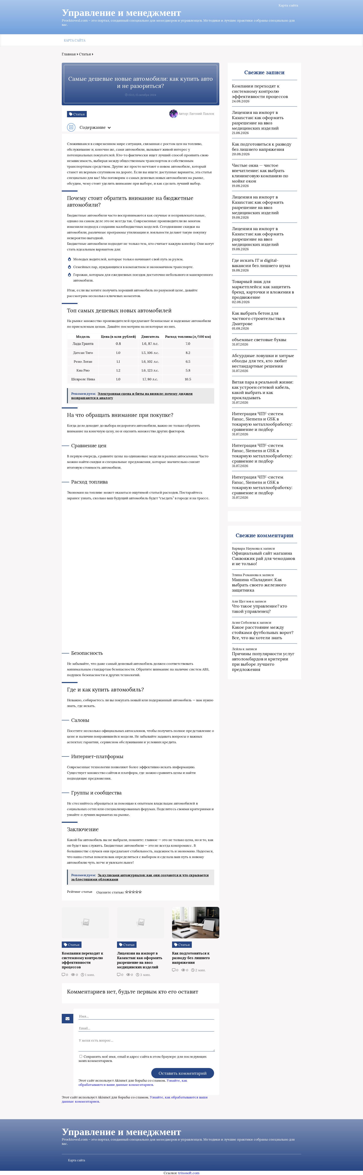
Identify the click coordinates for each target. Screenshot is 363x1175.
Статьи (85, 54)
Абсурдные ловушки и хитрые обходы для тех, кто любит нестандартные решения (263, 361)
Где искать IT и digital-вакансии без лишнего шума (261, 263)
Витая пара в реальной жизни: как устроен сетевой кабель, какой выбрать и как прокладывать (262, 389)
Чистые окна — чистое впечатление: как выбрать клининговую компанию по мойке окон (260, 173)
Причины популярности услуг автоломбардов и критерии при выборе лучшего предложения (263, 661)
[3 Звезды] (133, 891)
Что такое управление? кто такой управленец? (259, 608)
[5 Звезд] (140, 891)
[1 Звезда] (126, 891)
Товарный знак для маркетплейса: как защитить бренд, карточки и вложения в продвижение (263, 289)
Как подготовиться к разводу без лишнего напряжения (261, 146)
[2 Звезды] (130, 891)
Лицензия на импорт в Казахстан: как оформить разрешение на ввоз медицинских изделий (258, 120)
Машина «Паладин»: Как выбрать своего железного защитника (259, 585)
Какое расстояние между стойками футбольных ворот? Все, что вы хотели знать (262, 632)
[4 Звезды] (136, 891)
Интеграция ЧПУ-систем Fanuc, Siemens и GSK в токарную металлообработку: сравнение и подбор (262, 421)
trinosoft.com (188, 1173)
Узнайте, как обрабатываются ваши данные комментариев (133, 1082)
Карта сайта (288, 5)
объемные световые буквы (259, 339)
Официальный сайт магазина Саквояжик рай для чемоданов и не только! (263, 558)
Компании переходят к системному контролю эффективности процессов (260, 91)
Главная (69, 54)
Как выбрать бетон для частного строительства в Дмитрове (258, 318)
